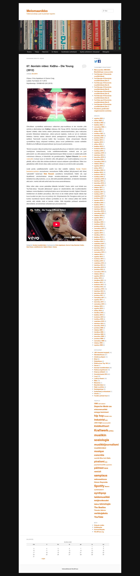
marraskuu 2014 (99, 228)
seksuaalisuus (100, 479)
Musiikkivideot (98, 385)
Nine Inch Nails (105, 458)
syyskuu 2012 (98, 276)
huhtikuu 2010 (98, 319)
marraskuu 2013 (99, 252)
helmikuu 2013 (98, 265)
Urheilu (96, 393)
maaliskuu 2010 (99, 321)
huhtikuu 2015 (98, 224)
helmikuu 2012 (98, 291)
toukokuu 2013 (98, 259)
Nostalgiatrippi (99, 389)
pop (106, 462)
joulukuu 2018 (98, 159)
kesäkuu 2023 (98, 125)
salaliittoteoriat (38, 247)
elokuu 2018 (98, 168)
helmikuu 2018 (98, 181)
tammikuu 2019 (99, 157)
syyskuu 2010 (98, 308)
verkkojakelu (101, 513)
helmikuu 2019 (98, 155)
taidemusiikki (102, 497)
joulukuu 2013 (98, 250)
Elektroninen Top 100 (101, 363)
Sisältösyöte (98, 527)
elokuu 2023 (98, 120)
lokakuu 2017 (98, 187)
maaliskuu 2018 (99, 179)
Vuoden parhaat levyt (101, 396)
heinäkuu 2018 (98, 170)
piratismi (99, 461)
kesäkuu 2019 (98, 146)
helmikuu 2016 (98, 209)
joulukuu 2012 (98, 269)
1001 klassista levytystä (101, 352)
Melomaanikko (37, 10)
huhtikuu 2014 (98, 241)
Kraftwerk (101, 430)
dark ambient (101, 403)
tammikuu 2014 (99, 248)
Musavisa (97, 383)
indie (110, 416)
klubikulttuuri (101, 426)
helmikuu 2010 (98, 323)
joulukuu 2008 (98, 338)
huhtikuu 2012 (98, 287)
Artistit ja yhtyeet (99, 357)
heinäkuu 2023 (98, 123)
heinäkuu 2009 (98, 332)
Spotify (99, 486)
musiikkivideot (100, 448)
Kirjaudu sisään (99, 525)
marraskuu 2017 (99, 185)
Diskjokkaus (98, 361)
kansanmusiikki (106, 423)
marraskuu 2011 (99, 297)
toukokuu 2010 (98, 317)
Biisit (95, 359)
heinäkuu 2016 (98, 202)
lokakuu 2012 (98, 274)
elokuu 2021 (98, 131)
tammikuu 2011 (99, 302)
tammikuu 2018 (99, 183)
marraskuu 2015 (99, 213)
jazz (106, 420)
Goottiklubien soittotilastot (69, 52)
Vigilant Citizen (47, 247)
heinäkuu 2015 (98, 222)
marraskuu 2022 (99, 127)
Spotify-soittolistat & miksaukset (89, 52)
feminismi (105, 412)
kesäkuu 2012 (98, 282)
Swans (107, 486)
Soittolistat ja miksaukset (102, 391)
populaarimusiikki (100, 465)
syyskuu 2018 (98, 166)
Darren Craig (70, 245)
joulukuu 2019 (98, 138)
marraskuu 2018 (99, 161)
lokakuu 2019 (98, 140)
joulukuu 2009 (98, 328)
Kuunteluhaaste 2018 (100, 374)
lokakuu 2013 (98, 254)
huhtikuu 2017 (98, 194)
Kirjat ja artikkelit (99, 372)
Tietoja (37, 52)
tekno (96, 504)
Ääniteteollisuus (99, 355)
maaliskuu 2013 (99, 263)
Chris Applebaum (60, 245)
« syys (43, 558)
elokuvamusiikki (100, 409)
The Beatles (100, 507)
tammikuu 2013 (99, 267)
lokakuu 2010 (98, 306)
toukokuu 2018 (98, 174)
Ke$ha (82, 245)
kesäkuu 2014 (98, 237)
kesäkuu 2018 (98, 172)
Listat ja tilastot (99, 378)
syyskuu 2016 (98, 200)
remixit (97, 471)
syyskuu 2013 (98, 256)
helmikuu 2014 (98, 246)
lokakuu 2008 (98, 343)
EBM (110, 406)
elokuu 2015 (98, 220)
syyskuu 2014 (98, 233)
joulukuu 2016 (98, 198)
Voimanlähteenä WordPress (70, 569)
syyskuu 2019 (98, 142)
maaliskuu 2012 (99, 289)
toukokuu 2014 (98, 239)
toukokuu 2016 (98, 207)
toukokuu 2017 (98, 192)
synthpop (100, 493)
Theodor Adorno (100, 510)
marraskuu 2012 (99, 272)
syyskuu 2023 (98, 118)
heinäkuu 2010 (98, 313)
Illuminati (76, 245)
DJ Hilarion (55, 52)
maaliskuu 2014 (99, 243)
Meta (95, 381)
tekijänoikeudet (101, 500)
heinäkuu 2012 (98, 280)
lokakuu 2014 (98, 230)
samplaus (100, 475)
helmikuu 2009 (98, 334)
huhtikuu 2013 (98, 261)
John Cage (98, 423)
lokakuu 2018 (98, 164)
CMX (96, 403)
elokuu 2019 (98, 144)
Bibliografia (106, 52)
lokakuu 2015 (98, 215)
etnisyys (97, 412)
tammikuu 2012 (99, 293)
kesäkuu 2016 (98, 205)
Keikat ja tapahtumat (100, 370)
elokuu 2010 (98, 310)
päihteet (99, 468)
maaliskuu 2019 (99, 153)
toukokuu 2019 (98, 148)
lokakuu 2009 (98, 330)
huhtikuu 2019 (98, 151)
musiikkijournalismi (106, 444)
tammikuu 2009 (99, 336)
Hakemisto (45, 52)
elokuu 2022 (98, 129)
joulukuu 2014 (98, 226)
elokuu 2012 (98, 278)
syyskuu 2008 (98, 345)
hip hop (99, 415)
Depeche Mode (101, 406)
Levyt (96, 376)
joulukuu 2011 (98, 295)
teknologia (105, 503)
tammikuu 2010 (99, 326)
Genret (96, 365)
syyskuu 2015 (98, 218)
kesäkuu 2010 (98, 315)
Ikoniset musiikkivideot (39, 245)
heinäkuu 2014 (98, 235)
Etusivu (29, 52)
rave (106, 468)
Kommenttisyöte (99, 529)
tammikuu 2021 (99, 136)
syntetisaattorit (99, 490)
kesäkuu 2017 (98, 190)
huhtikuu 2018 (98, 177)
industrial (99, 419)
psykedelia (109, 465)
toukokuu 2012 (98, 284)
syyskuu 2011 (98, 300)
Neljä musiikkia (99, 387)
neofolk (97, 458)
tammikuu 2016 (99, 211)
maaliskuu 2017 (99, 196)
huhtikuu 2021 (98, 133)
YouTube (98, 516)
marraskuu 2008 (99, 341)
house (106, 416)
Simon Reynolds (101, 482)
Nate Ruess (30, 247)
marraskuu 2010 (99, 304)
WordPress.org (99, 532)
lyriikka (110, 431)
